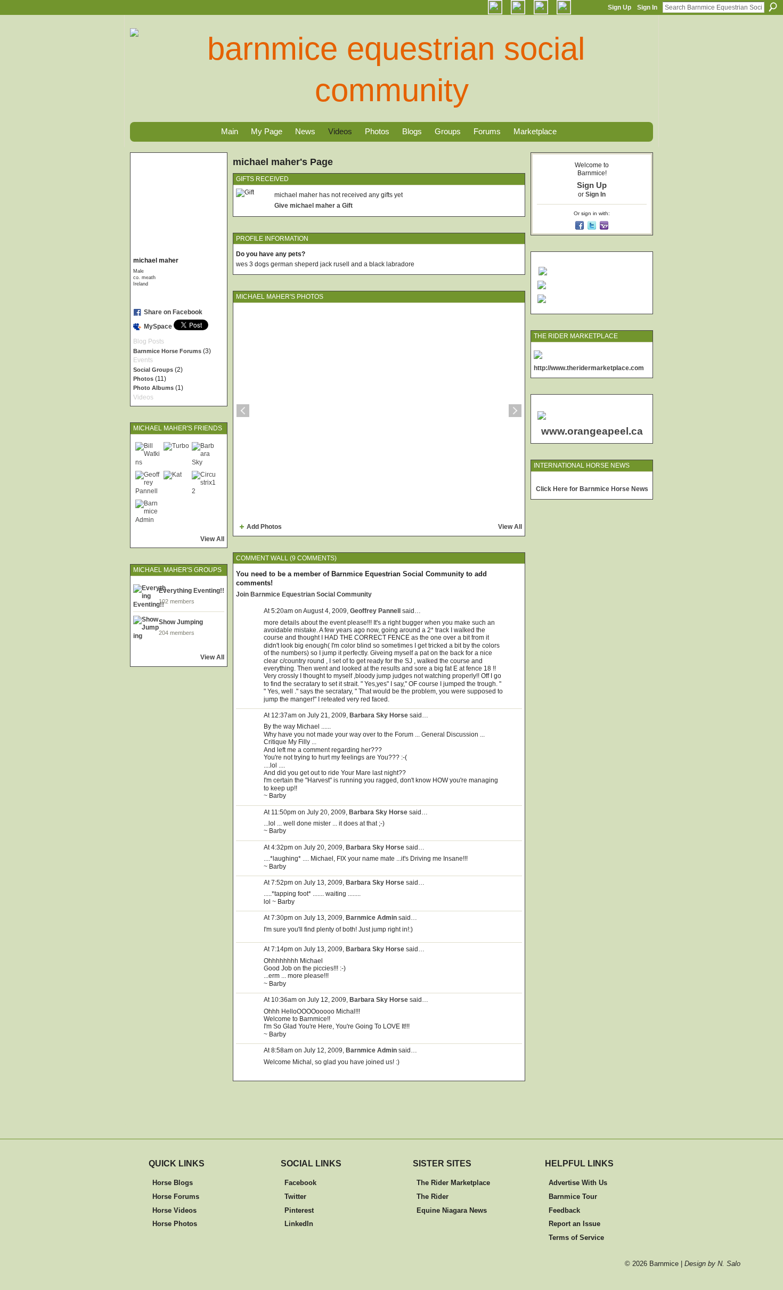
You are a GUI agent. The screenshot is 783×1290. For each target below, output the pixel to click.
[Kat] (176, 483)
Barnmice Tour (573, 1197)
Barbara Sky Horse (378, 715)
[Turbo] (176, 455)
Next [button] (515, 410)
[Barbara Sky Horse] (204, 455)
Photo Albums (153, 388)
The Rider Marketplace (453, 1183)
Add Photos (264, 526)
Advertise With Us (578, 1183)
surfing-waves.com (624, 481)
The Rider (432, 1197)
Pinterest (299, 1210)
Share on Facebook (173, 312)
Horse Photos (174, 1224)
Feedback (564, 1210)
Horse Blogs (172, 1183)
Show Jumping (181, 622)
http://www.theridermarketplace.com (589, 368)
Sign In (647, 7)
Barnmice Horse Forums (167, 351)
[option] (379, 410)
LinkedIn (298, 1224)
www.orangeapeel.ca (592, 431)
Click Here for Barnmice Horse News (592, 489)
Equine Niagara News (452, 1210)
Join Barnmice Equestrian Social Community (304, 594)
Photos (143, 378)
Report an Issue (574, 1224)
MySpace (158, 326)
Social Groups (153, 369)
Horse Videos (174, 1210)
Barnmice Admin (371, 917)
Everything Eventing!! (191, 590)
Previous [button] (242, 410)
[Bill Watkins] (148, 455)
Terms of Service (576, 1238)
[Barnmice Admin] (148, 512)
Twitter (295, 1197)
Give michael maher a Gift (313, 205)
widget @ (586, 481)
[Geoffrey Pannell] (148, 483)
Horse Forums (175, 1197)
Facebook (300, 1183)
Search (773, 7)
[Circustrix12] (204, 483)
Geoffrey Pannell (375, 611)
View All (212, 539)
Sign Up (619, 7)
